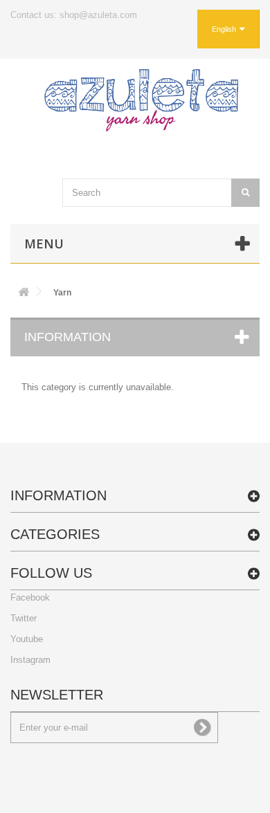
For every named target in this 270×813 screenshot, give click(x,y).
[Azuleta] (141, 100)
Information (67, 337)
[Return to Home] (23, 294)
